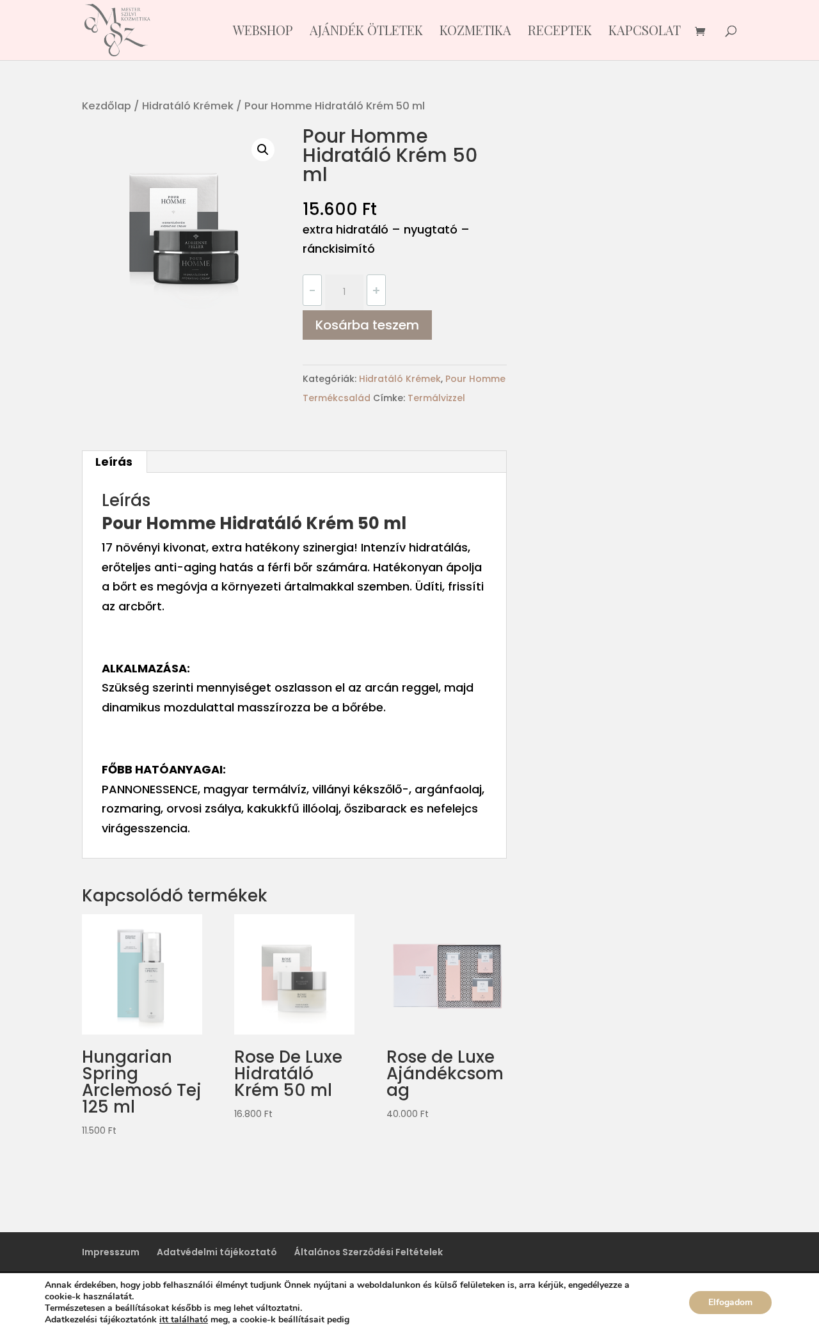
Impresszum (110, 1252)
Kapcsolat (644, 32)
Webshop (263, 32)
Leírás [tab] (113, 462)
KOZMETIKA (475, 32)
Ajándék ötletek (366, 32)
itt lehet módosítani (394, 1320)
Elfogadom (730, 1302)
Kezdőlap (106, 106)
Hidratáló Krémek (188, 106)
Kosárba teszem (367, 325)
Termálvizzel (436, 398)
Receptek (560, 32)
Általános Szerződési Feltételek (368, 1252)
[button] (262, 149)
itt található (183, 1319)
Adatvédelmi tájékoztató (217, 1252)
